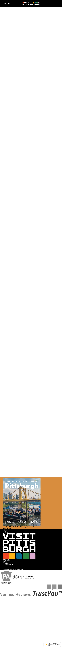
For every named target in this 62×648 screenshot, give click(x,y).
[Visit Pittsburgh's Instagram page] (4, 566)
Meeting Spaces (7, 24)
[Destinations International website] (27, 577)
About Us (6, 532)
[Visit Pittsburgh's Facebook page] (4, 565)
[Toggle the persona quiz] (13, 4)
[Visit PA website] (6, 577)
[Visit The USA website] (16, 577)
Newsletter (6, 3)
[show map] (5, 252)
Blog (5, 531)
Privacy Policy (23, 569)
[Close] (3, 477)
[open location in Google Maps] (14, 254)
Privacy (5, 530)
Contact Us (6, 529)
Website (4, 17)
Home (6, 12)
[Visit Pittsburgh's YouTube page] (4, 567)
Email (7, 17)
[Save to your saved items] (4, 252)
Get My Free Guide (7, 528)
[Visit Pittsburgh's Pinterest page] (4, 568)
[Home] (31, 3)
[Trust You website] (31, 590)
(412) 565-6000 (6, 259)
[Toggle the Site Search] (55, 3)
